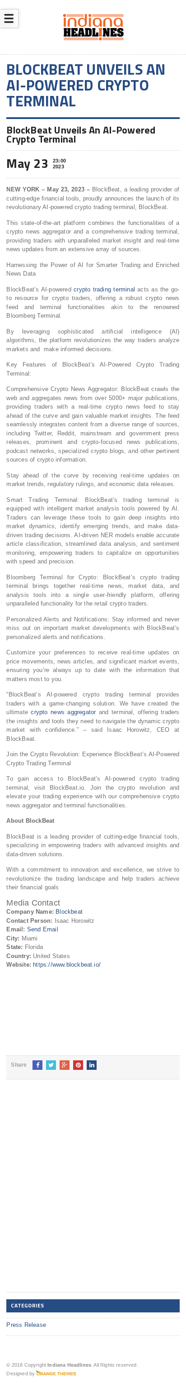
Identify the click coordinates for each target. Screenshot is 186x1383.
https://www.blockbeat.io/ (67, 964)
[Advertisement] (93, 1193)
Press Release (26, 1324)
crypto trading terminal (104, 289)
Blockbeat (69, 911)
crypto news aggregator (63, 712)
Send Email (42, 929)
